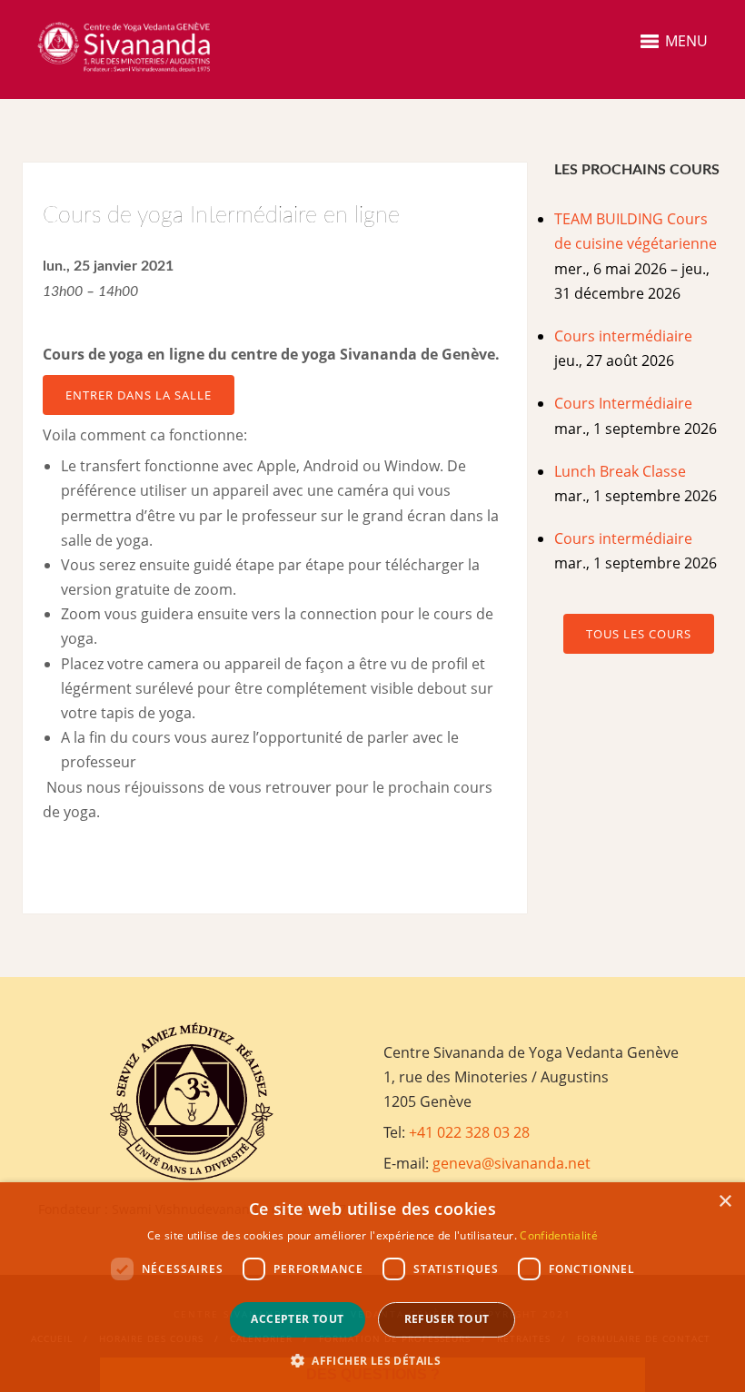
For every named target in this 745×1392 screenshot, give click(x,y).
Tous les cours (638, 634)
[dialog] (372, 1287)
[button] (372, 1360)
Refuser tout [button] (447, 1319)
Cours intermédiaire (623, 336)
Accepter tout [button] (297, 1319)
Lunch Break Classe (620, 471)
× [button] (724, 1202)
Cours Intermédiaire (623, 403)
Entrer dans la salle (138, 395)
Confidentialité (559, 1235)
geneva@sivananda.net (511, 1163)
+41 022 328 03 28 (469, 1132)
